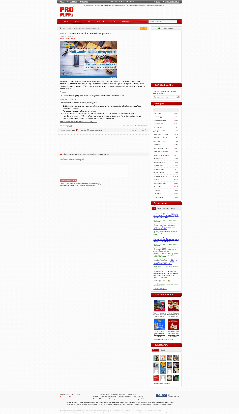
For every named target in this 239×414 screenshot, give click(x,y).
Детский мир (157, 127)
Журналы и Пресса (160, 138)
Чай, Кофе (157, 193)
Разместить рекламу (118, 394)
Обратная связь (104, 394)
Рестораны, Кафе (159, 183)
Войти (158, 2)
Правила (129, 394)
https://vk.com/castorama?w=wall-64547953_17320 (78, 122)
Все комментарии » (160, 289)
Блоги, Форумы (158, 117)
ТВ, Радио (157, 187)
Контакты (96, 396)
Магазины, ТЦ (158, 159)
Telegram (85, 2)
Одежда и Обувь (159, 169)
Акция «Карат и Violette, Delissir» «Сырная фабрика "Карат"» (159, 334)
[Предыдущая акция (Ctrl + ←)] (142, 28)
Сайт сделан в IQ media (67, 397)
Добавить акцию (167, 28)
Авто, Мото (157, 113)
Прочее (156, 180)
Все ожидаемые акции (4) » (163, 339)
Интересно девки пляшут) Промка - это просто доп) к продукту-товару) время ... (166, 240)
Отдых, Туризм (158, 173)
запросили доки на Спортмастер (164, 250)
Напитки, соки (158, 166)
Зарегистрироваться (172, 2)
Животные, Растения (161, 134)
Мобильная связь (159, 162)
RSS (62, 2)
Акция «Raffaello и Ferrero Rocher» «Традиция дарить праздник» (173, 334)
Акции (60, 28)
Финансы (156, 190)
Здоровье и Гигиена (160, 141)
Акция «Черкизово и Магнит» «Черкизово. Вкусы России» (159, 314)
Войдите (65, 154)
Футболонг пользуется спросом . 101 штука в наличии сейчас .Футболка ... (164, 227)
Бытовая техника (159, 120)
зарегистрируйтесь (79, 154)
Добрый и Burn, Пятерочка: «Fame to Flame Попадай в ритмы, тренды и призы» (165, 232)
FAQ (136, 394)
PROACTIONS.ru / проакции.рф (66, 12)
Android (131, 1)
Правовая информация (108, 396)
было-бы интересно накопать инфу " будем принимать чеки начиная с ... (165, 273)
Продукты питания (160, 176)
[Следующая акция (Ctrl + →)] (145, 28)
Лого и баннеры (138, 396)
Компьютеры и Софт (160, 152)
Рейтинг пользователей (161, 383)
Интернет (156, 145)
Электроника (158, 197)
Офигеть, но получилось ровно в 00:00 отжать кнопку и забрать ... (165, 262)
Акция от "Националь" (160, 277)
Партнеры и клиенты (124, 396)
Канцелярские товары (161, 148)
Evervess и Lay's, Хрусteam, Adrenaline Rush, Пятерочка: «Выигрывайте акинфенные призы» (165, 255)
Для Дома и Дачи (159, 131)
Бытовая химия (158, 124)
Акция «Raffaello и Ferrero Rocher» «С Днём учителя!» (173, 314)
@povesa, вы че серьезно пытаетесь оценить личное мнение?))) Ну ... (166, 216)
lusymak (69, 126)
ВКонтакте (73, 2)
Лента (64, 28)
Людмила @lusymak (96, 130)
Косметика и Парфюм (161, 155)
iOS (124, 1)
